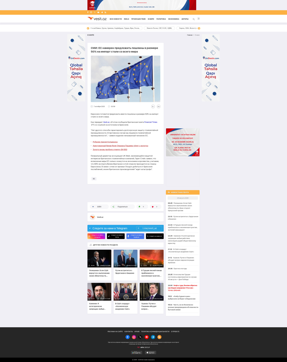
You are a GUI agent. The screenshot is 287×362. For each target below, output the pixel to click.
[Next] (199, 28)
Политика (161, 19)
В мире (151, 19)
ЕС (94, 179)
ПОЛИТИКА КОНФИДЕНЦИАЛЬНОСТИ (155, 331)
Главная (189, 35)
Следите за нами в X (155, 236)
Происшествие (138, 19)
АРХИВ (136, 331)
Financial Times (150, 122)
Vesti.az (106, 122)
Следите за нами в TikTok (117, 236)
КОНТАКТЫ (129, 331)
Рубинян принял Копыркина (105, 142)
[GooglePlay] (136, 352)
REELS (126, 19)
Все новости (116, 19)
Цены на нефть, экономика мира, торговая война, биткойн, (110, 28)
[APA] (143, 347)
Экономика (173, 19)
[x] (95, 12)
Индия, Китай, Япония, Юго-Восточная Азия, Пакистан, (157, 28)
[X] (140, 337)
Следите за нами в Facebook (136, 236)
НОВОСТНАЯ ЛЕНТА (180, 192)
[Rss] (105, 12)
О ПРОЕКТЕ (175, 331)
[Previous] (88, 28)
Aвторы (185, 19)
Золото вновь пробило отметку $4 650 (110, 149)
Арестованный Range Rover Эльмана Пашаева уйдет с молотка (120, 146)
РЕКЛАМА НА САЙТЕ (115, 331)
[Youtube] (98, 12)
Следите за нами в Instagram (97, 236)
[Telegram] (102, 12)
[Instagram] (91, 12)
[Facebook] (87, 12)
